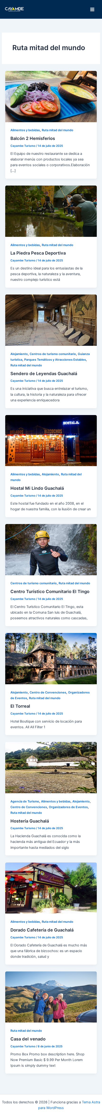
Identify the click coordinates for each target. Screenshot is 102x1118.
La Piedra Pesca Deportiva (38, 253)
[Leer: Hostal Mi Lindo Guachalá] (51, 440)
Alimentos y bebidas (25, 130)
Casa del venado (28, 1038)
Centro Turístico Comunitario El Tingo (49, 591)
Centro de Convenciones (48, 692)
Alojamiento (19, 354)
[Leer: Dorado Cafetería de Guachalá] (51, 888)
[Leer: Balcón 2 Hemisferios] (51, 96)
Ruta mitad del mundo (57, 130)
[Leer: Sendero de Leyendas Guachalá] (51, 320)
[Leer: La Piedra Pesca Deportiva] (51, 211)
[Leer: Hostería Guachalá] (51, 767)
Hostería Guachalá (29, 820)
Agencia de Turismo (24, 801)
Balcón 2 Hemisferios (32, 138)
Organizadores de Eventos (68, 807)
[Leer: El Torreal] (51, 658)
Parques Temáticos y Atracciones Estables (55, 359)
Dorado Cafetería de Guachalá (42, 929)
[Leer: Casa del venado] (51, 997)
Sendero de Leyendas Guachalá (43, 373)
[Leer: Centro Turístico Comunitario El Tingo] (51, 549)
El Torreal (20, 706)
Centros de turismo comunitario (53, 354)
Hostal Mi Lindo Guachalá (37, 488)
